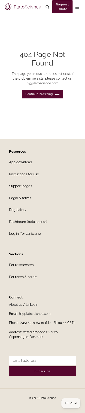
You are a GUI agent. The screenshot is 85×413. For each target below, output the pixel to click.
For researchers (21, 265)
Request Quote (62, 7)
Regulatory (17, 210)
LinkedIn (32, 304)
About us (15, 304)
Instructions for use (24, 174)
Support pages (20, 186)
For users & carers (23, 277)
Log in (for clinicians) (25, 234)
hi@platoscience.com (35, 313)
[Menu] (77, 7)
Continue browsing (39, 94)
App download (20, 162)
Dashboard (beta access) (28, 222)
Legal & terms (20, 198)
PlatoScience (47, 398)
